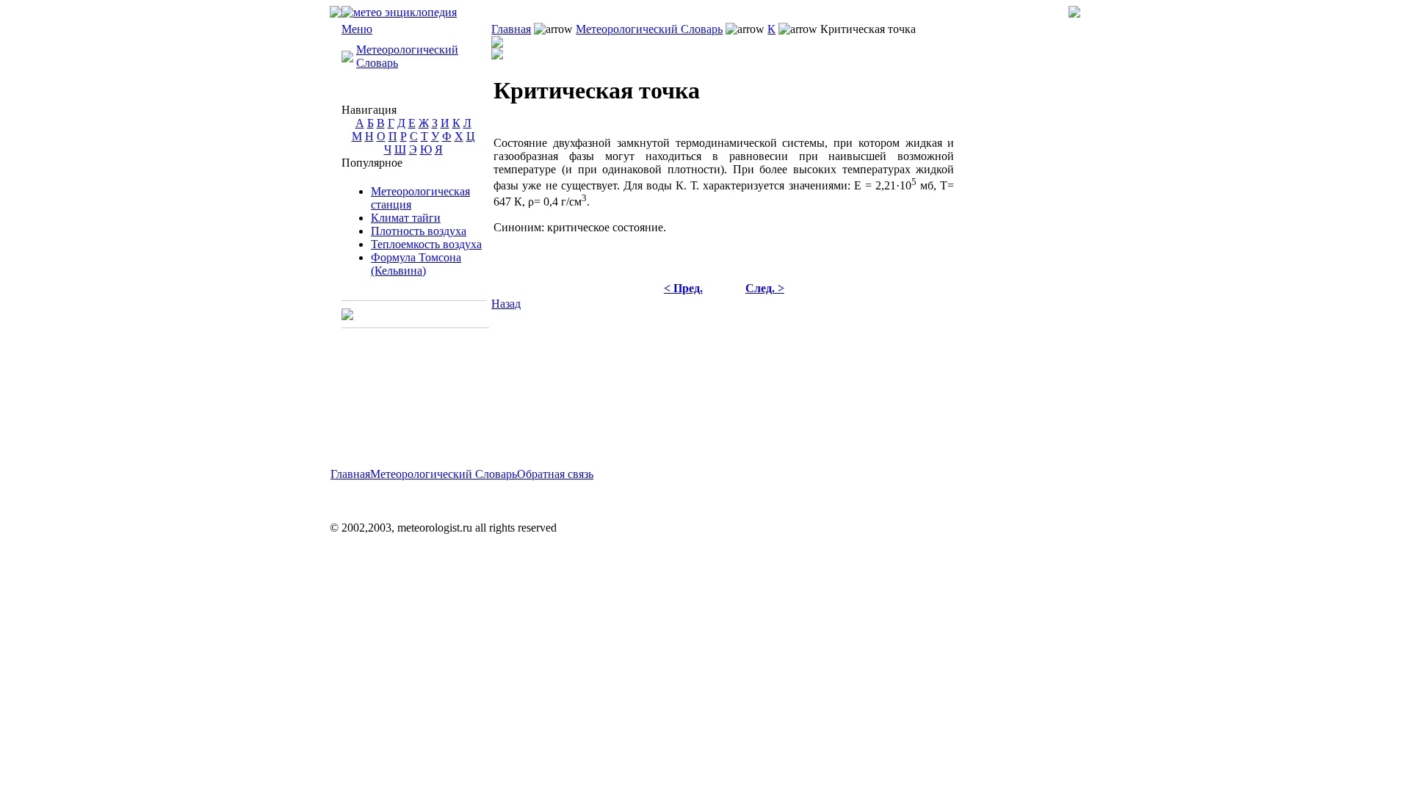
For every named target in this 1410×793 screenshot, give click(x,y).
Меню (356, 29)
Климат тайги (406, 217)
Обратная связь (555, 474)
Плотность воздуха (418, 231)
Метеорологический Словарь (649, 29)
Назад (506, 303)
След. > (764, 288)
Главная (511, 29)
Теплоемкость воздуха (426, 244)
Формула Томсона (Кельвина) (416, 264)
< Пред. (683, 288)
